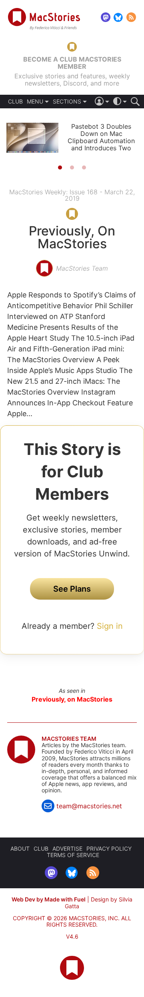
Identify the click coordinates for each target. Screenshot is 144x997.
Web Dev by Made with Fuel (49, 899)
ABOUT (20, 848)
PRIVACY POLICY (109, 848)
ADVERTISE (67, 848)
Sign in (110, 626)
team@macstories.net (89, 806)
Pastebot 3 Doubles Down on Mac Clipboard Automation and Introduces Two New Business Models (101, 140)
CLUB (15, 101)
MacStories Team (69, 739)
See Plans (72, 589)
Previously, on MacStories (72, 699)
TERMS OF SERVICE (73, 854)
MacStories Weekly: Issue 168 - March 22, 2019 (72, 195)
